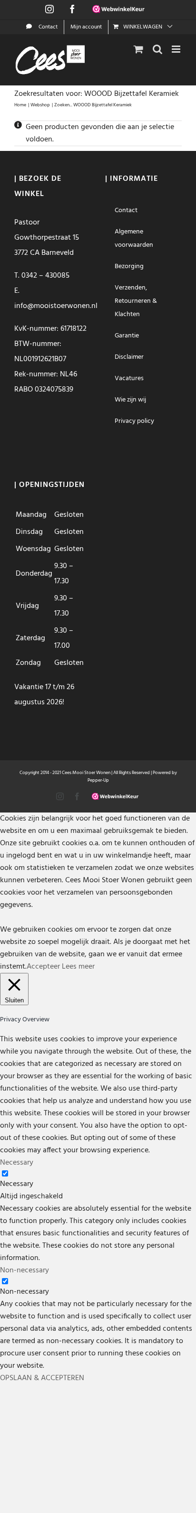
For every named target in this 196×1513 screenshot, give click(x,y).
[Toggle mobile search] (157, 49)
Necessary (16, 1184)
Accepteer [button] (43, 967)
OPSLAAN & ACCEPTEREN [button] (42, 1378)
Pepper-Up (98, 780)
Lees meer (78, 967)
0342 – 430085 (45, 276)
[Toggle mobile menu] (177, 49)
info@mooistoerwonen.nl (56, 306)
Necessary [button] (16, 1163)
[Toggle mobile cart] (138, 49)
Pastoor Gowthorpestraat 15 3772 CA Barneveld (46, 237)
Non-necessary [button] (24, 1270)
